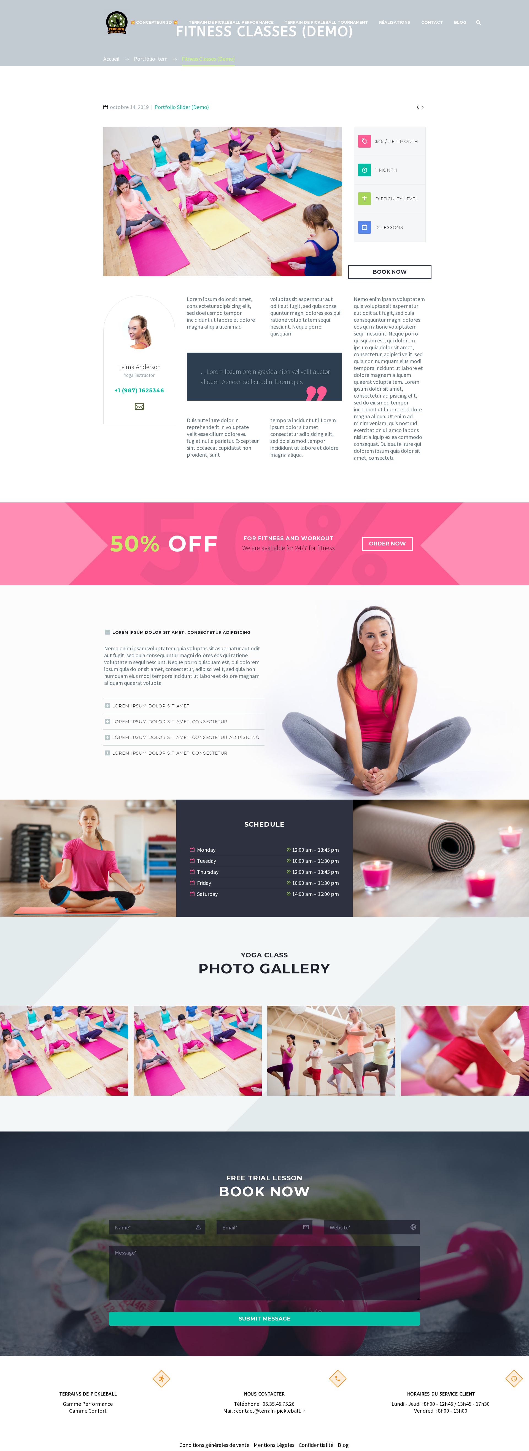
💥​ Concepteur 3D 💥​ (154, 22)
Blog (460, 22)
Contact (432, 22)
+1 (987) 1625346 (139, 390)
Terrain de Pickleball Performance (231, 22)
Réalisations (394, 22)
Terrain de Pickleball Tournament (326, 22)
